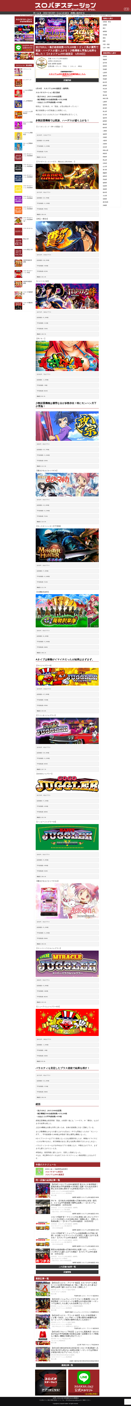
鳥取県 (105, 153)
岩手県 (105, 63)
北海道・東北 (107, 22)
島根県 (105, 156)
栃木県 (105, 82)
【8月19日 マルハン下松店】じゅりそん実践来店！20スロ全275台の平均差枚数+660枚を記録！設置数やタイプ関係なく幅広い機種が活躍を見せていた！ (75, 1334)
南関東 (105, 31)
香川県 (105, 169)
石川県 (105, 114)
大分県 (105, 195)
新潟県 (105, 108)
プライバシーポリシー (74, 1400)
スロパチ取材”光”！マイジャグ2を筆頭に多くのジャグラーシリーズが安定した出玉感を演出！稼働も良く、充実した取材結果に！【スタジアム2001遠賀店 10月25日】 (75, 1219)
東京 (104, 28)
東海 (104, 38)
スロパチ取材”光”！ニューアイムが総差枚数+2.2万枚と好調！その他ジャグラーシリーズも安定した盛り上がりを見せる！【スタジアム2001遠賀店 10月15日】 (74, 1235)
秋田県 (105, 66)
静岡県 (105, 121)
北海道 (105, 56)
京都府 (105, 137)
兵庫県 (105, 144)
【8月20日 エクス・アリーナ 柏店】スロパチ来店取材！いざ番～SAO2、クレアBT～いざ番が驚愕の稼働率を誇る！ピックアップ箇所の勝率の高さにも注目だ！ (74, 1317)
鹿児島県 (105, 202)
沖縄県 (105, 205)
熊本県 (105, 192)
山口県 (105, 166)
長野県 (105, 105)
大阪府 (105, 140)
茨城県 (105, 79)
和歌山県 (105, 150)
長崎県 (105, 189)
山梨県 (105, 101)
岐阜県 (105, 127)
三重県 (105, 131)
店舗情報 (67, 1272)
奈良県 (105, 147)
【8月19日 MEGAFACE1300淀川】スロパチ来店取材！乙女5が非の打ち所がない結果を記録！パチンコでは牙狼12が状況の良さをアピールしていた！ (74, 1350)
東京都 (105, 95)
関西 (104, 41)
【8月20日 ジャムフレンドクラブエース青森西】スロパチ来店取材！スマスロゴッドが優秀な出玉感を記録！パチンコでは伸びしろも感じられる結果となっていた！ (74, 1301)
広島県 (105, 163)
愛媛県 (105, 173)
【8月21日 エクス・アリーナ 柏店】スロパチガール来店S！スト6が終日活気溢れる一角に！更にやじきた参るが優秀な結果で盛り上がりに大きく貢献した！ (74, 1285)
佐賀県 (105, 186)
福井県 (105, 118)
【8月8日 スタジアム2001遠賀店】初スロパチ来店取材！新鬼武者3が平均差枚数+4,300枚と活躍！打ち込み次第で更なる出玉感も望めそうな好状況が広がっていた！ (74, 1186)
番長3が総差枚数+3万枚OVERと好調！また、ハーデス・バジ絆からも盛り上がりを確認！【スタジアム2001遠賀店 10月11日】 (74, 1252)
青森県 (105, 59)
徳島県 (105, 176)
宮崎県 (105, 199)
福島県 (105, 75)
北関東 (105, 25)
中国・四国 (106, 44)
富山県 (105, 111)
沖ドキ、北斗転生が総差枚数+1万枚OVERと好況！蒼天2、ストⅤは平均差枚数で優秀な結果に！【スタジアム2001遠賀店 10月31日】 (74, 1203)
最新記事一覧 (67, 1365)
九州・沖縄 (106, 47)
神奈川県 (105, 98)
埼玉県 (105, 88)
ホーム (21, 15)
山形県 (105, 72)
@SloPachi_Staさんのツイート (24, 314)
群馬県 (105, 85)
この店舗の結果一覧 (67, 1267)
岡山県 (105, 160)
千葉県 (105, 92)
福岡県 (105, 182)
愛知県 (105, 124)
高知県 (105, 179)
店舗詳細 (67, 80)
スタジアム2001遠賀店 (29, 15)
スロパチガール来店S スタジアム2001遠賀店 (54, 1173)
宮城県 (105, 69)
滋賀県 (105, 134)
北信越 (105, 34)
